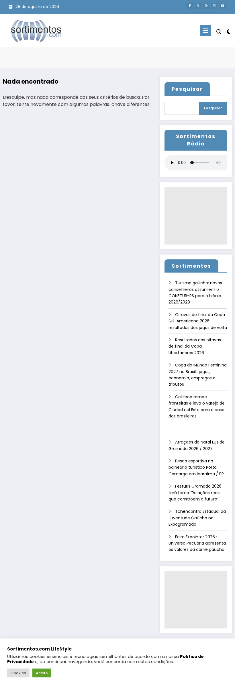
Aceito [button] (42, 673)
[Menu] (205, 30)
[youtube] (223, 6)
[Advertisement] (195, 216)
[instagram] (214, 6)
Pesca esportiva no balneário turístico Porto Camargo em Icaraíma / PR (196, 467)
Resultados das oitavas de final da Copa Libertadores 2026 (195, 346)
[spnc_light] (228, 31)
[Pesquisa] (219, 32)
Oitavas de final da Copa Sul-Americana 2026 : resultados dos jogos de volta (198, 321)
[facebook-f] (190, 6)
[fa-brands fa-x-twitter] (198, 6)
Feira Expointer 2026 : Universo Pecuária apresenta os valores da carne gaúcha (197, 543)
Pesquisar (187, 89)
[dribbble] (206, 6)
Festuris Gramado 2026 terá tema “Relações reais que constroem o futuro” (195, 492)
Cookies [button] (18, 673)
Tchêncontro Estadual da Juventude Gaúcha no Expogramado (197, 517)
